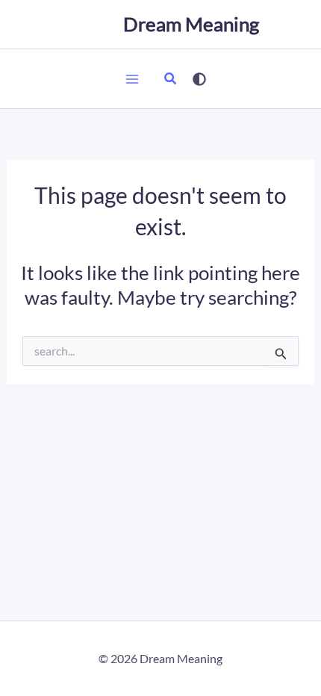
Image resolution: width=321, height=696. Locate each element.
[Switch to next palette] (199, 79)
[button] (171, 80)
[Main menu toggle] (132, 79)
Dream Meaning (191, 24)
